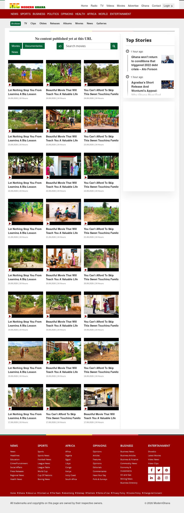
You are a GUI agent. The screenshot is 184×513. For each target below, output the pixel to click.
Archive (15, 23)
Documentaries (33, 46)
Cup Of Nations (45, 475)
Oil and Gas (125, 474)
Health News (16, 479)
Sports (41, 451)
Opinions (97, 451)
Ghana (145, 5)
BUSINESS (39, 14)
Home (84, 5)
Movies (121, 5)
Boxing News (44, 479)
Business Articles (128, 455)
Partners (91, 493)
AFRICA (91, 14)
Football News (44, 459)
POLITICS (53, 14)
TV (102, 5)
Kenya (68, 471)
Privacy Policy (118, 493)
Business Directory (128, 482)
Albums (67, 23)
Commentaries (99, 471)
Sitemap (80, 493)
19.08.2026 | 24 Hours (18, 330)
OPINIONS (67, 14)
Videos (110, 5)
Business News (127, 451)
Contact (156, 5)
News (90, 23)
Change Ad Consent (152, 493)
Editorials (97, 467)
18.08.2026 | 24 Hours (18, 376)
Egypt (68, 459)
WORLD (103, 14)
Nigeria (68, 455)
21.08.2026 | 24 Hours (18, 237)
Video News (153, 459)
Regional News (17, 475)
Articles (96, 455)
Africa (68, 451)
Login (167, 5)
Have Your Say (99, 475)
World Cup (43, 471)
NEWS (14, 14)
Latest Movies (154, 455)
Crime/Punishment (19, 463)
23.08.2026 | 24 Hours (18, 145)
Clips (33, 23)
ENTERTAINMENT (120, 14)
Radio (94, 5)
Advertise (133, 5)
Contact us (43, 493)
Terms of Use (103, 493)
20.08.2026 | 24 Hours (18, 283)
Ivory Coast (70, 475)
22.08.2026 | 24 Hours (18, 191)
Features (97, 459)
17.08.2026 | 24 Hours (18, 422)
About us (31, 493)
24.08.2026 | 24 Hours (18, 98)
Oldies (43, 23)
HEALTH (80, 14)
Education (15, 459)
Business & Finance (129, 459)
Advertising (68, 493)
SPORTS (25, 14)
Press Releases (17, 471)
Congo (68, 467)
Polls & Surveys (100, 479)
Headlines (14, 455)
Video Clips (153, 463)
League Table (44, 467)
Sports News (43, 455)
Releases (55, 23)
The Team (56, 493)
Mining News (126, 478)
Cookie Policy (134, 493)
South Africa (71, 479)
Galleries (101, 23)
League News (44, 463)
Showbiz (152, 451)
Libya (67, 463)
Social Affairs (16, 467)
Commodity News (128, 463)
